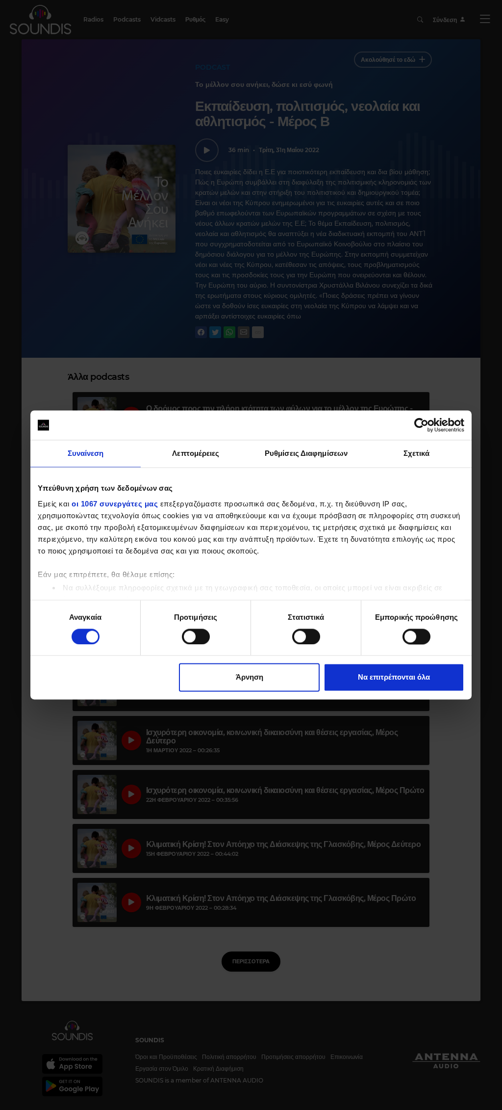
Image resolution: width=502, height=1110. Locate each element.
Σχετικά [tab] (416, 453)
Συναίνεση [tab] (86, 453)
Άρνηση (249, 677)
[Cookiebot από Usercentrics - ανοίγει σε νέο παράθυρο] (421, 425)
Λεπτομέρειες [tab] (195, 453)
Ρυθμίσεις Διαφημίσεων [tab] (306, 453)
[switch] (196, 636)
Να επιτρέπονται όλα (394, 677)
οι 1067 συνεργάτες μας (115, 504)
